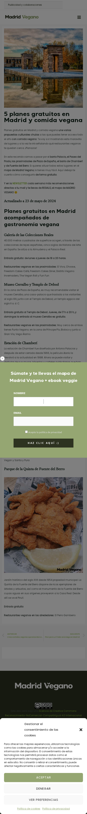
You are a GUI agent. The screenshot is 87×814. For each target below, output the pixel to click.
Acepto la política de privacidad (45, 432)
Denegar (43, 788)
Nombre (19, 393)
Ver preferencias (43, 800)
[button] (81, 730)
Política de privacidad (56, 808)
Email (17, 413)
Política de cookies (28, 808)
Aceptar (43, 777)
